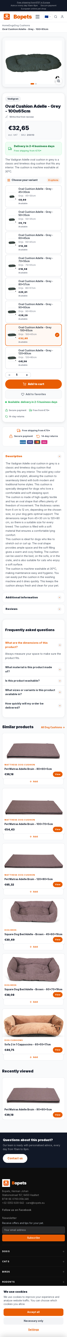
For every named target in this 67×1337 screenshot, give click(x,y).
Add (35, 781)
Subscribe (33, 1237)
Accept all (33, 1312)
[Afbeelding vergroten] (58, 81)
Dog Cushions (22, 25)
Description (14, 456)
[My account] (62, 16)
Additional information (22, 597)
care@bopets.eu (35, 1202)
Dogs (11, 25)
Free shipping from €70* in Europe (33, 2)
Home (5, 25)
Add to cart (36, 384)
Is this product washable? (22, 680)
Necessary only (33, 1320)
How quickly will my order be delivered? (24, 705)
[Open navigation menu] (37, 16)
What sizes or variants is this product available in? (30, 692)
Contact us (15, 1158)
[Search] (55, 16)
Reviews (12, 609)
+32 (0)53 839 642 (13, 1202)
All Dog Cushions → (53, 727)
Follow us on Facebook (16, 1209)
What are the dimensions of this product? (26, 645)
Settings (33, 1329)
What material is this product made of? (28, 669)
